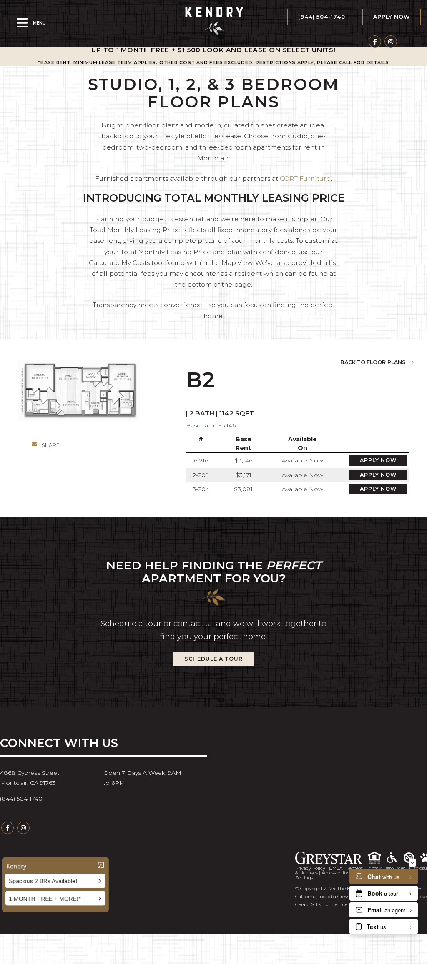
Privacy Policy (310, 868)
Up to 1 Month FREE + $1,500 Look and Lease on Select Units (212, 50)
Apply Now (378, 460)
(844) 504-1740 (321, 17)
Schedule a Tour (213, 659)
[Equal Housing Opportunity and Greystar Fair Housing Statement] (377, 858)
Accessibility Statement (347, 873)
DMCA (335, 868)
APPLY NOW (391, 17)
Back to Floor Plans (373, 362)
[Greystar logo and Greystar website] (331, 858)
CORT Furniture (305, 178)
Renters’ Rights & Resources (375, 868)
